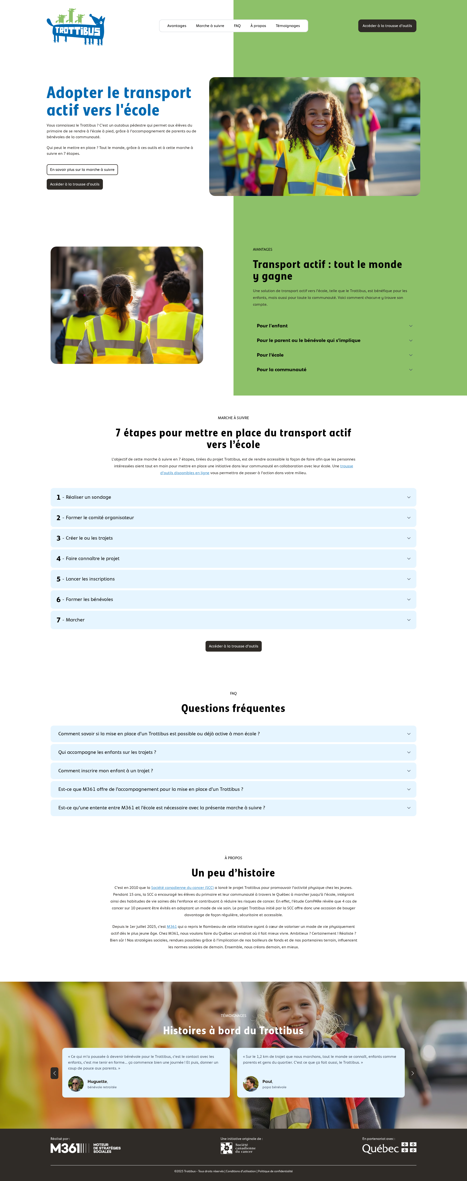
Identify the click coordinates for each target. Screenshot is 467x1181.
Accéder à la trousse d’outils (387, 25)
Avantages (176, 26)
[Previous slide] (54, 1073)
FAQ (237, 26)
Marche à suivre (210, 26)
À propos (258, 26)
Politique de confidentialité (275, 1171)
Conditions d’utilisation (241, 1171)
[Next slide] (412, 1073)
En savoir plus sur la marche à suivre (82, 169)
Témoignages (288, 26)
